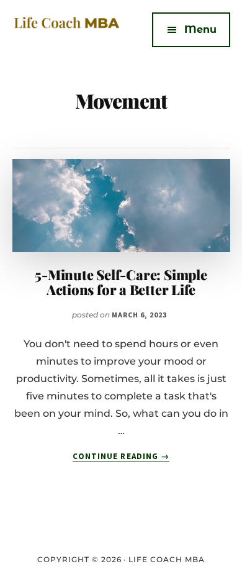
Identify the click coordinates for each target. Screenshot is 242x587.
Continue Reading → (121, 456)
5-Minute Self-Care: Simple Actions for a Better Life (121, 282)
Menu (200, 29)
